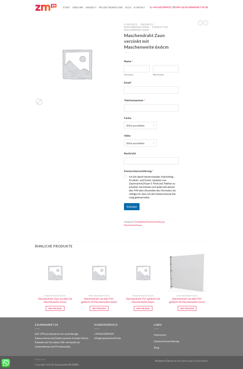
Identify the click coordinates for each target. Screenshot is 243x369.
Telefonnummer (134, 100)
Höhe (127, 135)
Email (128, 82)
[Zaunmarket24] (46, 7)
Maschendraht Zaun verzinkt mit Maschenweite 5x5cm (55, 300)
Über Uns (77, 7)
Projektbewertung (111, 7)
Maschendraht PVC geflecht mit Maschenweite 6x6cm (143, 300)
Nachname (158, 74)
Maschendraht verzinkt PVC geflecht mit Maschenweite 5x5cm (187, 300)
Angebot (91, 7)
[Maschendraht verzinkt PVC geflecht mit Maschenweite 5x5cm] (187, 272)
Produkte (147, 24)
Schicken (131, 206)
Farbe (127, 117)
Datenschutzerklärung (166, 341)
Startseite (130, 24)
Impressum (160, 334)
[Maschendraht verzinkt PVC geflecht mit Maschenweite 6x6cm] (99, 272)
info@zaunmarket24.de (192, 7)
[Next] (207, 284)
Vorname (128, 74)
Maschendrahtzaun (136, 27)
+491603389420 (161, 7)
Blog (128, 7)
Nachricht (130, 153)
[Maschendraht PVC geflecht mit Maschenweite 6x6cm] (143, 272)
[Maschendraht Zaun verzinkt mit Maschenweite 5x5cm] (55, 272)
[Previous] (34, 284)
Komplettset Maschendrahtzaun (146, 28)
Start (66, 7)
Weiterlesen (55, 308)
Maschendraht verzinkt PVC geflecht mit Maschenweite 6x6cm (99, 300)
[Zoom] (39, 102)
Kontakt (139, 7)
